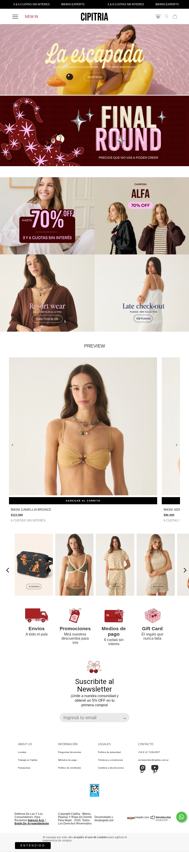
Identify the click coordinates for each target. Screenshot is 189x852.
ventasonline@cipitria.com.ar (153, 760)
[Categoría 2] (74, 565)
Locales (22, 752)
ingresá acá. (36, 820)
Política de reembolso (69, 768)
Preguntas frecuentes (69, 752)
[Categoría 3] (115, 565)
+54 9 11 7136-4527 (149, 752)
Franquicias (24, 768)
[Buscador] (166, 16)
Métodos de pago (67, 760)
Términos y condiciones (110, 760)
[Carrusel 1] (94, 60)
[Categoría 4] (155, 565)
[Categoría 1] (34, 565)
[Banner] (47, 215)
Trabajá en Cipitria (27, 760)
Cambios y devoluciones (111, 768)
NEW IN (31, 17)
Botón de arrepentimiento (32, 823)
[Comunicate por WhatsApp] (181, 817)
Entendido (33, 845)
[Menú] (15, 17)
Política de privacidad (109, 752)
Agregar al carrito (83, 500)
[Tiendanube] (153, 820)
